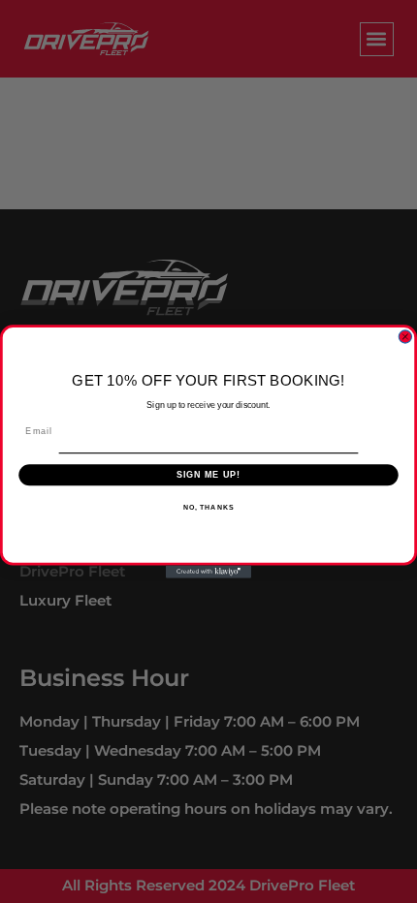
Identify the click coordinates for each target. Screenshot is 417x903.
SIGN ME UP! (208, 474)
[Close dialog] (405, 336)
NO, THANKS (208, 507)
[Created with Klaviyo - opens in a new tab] (208, 571)
